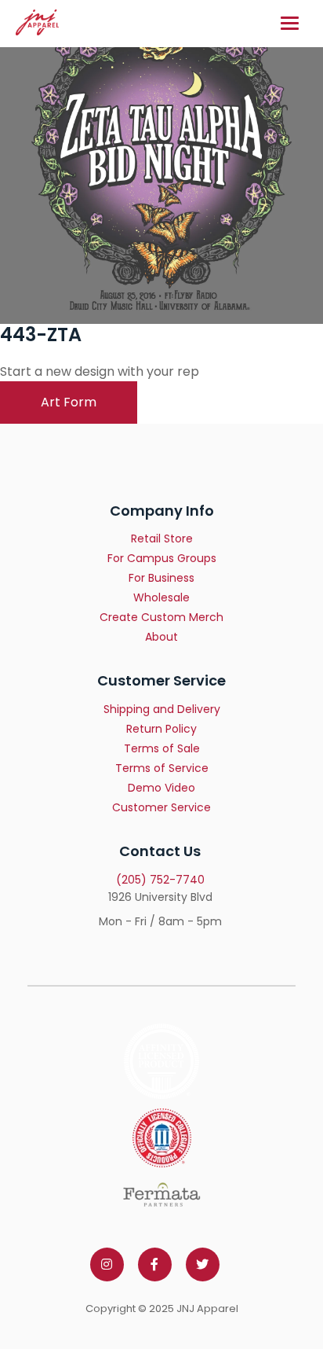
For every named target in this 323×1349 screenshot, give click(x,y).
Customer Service (161, 807)
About (161, 637)
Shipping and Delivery (161, 709)
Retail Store (162, 538)
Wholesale (161, 597)
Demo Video (161, 788)
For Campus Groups (161, 558)
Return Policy (161, 729)
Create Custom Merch (161, 617)
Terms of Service (162, 768)
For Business (161, 578)
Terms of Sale (162, 748)
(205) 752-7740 (160, 880)
